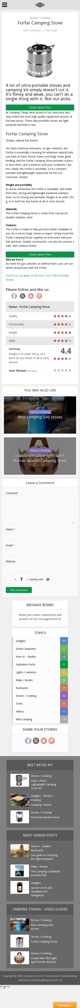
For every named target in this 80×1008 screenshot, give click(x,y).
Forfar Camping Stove (44, 941)
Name (10, 529)
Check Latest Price (40, 107)
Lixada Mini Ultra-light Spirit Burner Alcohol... (44, 960)
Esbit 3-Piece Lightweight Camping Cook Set (43, 784)
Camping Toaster (41, 804)
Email (10, 545)
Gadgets (36, 796)
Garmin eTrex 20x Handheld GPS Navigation (41, 891)
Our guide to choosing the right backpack (44, 857)
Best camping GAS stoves (40, 416)
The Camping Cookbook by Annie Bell (45, 873)
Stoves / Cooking (40, 18)
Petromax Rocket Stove (45, 817)
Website (10, 561)
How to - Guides (40, 846)
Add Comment (32, 30)
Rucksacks (37, 850)
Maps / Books (39, 866)
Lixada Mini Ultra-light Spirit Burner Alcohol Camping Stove (40, 458)
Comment (12, 493)
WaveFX (41, 976)
